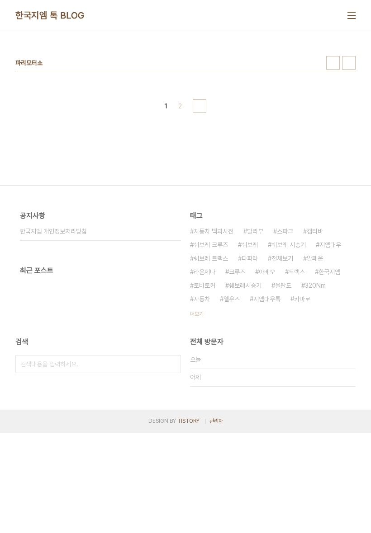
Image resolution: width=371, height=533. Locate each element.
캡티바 (315, 231)
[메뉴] (351, 15)
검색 (172, 364)
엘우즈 (232, 299)
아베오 (267, 272)
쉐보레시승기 (245, 285)
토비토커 (204, 285)
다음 (199, 106)
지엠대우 (330, 244)
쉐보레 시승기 (288, 244)
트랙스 (297, 272)
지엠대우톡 (267, 299)
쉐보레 (250, 244)
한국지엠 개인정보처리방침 (53, 231)
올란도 (283, 285)
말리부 (255, 231)
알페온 (315, 258)
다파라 (250, 258)
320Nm (315, 285)
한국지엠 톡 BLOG (50, 15)
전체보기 (282, 258)
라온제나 (204, 272)
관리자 (216, 421)
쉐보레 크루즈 (211, 244)
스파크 (285, 231)
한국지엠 (329, 272)
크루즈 (237, 272)
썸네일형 (333, 63)
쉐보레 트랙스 (211, 258)
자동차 (202, 299)
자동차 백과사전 (213, 231)
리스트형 (349, 63)
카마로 (302, 299)
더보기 (197, 314)
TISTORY (188, 421)
